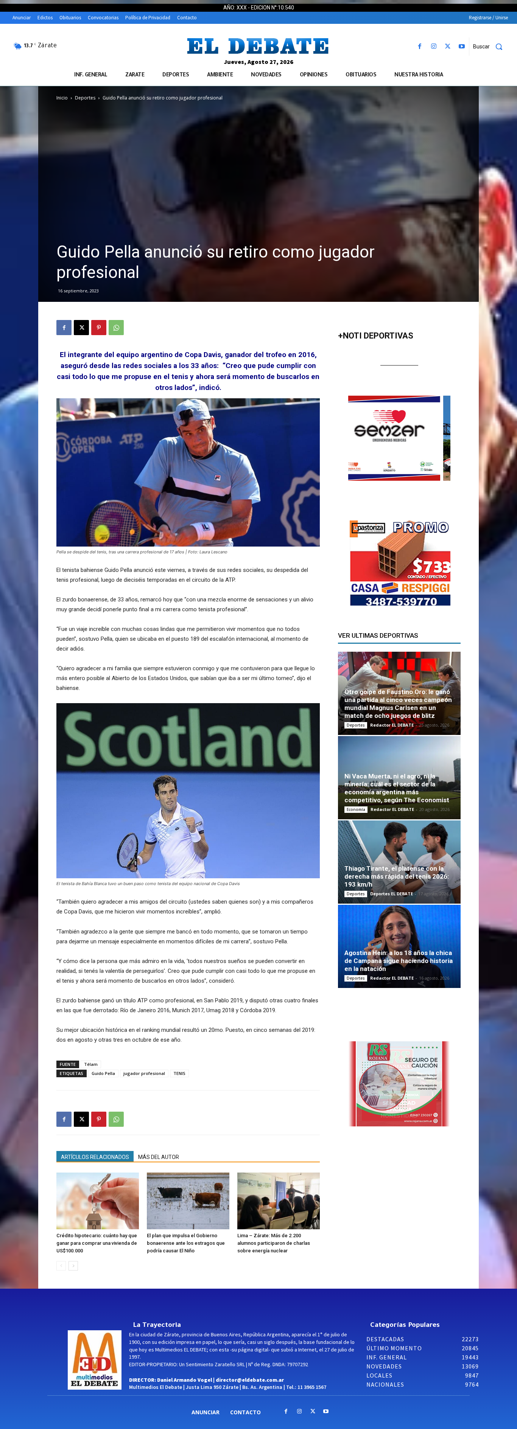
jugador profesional (144, 1073)
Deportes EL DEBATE (391, 893)
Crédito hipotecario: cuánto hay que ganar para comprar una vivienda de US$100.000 (96, 1243)
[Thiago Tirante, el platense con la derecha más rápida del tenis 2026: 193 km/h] (399, 862)
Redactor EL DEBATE (392, 725)
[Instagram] (433, 47)
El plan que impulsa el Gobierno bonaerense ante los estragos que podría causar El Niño (186, 1243)
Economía (356, 809)
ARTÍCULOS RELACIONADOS (95, 1157)
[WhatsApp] (116, 327)
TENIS (179, 1073)
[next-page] (73, 1266)
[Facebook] (419, 47)
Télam (91, 1064)
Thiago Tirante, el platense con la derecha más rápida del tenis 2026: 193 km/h (396, 876)
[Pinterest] (98, 327)
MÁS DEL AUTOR (158, 1157)
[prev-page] (61, 1266)
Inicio (62, 98)
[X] (448, 47)
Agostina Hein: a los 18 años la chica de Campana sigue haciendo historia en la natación (398, 960)
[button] (490, 46)
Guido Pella (103, 1073)
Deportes (85, 98)
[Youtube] (462, 47)
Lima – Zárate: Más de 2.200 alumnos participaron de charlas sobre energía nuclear (273, 1243)
